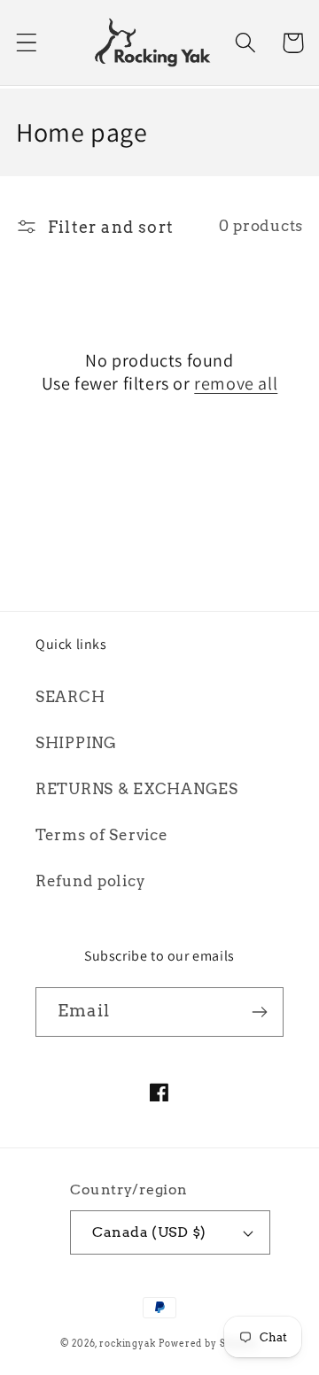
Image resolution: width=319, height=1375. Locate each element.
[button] (27, 42)
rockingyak (127, 1343)
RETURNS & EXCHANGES (136, 789)
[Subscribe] (259, 1012)
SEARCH (70, 697)
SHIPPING (76, 743)
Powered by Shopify (208, 1343)
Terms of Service (101, 835)
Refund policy (90, 881)
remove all (235, 383)
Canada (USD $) (149, 1232)
